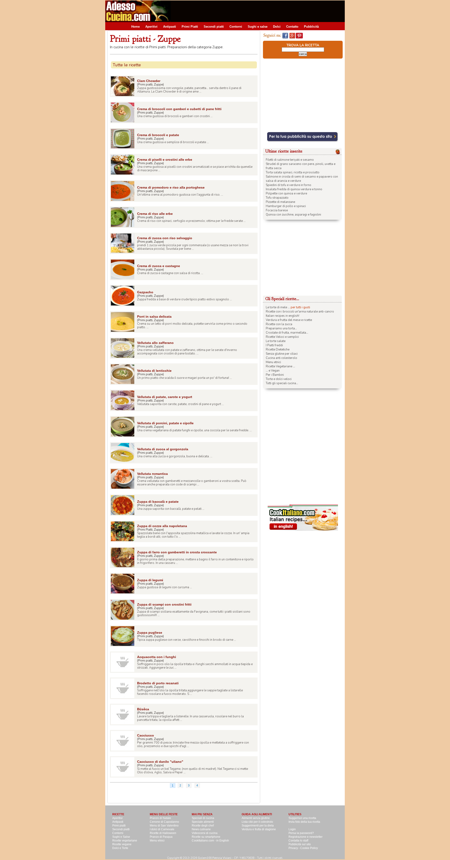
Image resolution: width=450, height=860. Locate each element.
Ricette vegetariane (124, 840)
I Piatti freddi (274, 345)
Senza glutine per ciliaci (282, 354)
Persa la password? (301, 833)
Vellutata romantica (152, 474)
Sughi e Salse (121, 836)
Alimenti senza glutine (256, 818)
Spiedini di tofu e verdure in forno (288, 185)
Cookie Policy (309, 848)
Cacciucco (145, 735)
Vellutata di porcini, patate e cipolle (165, 423)
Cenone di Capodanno (164, 821)
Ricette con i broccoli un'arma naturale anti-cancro (300, 311)
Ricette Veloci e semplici (282, 337)
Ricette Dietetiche (277, 349)
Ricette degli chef (203, 825)
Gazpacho (145, 292)
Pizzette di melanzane (280, 202)
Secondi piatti (214, 26)
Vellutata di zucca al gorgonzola (162, 449)
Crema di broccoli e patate (158, 135)
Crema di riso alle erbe (155, 214)
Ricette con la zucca (279, 324)
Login (292, 829)
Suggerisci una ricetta (302, 818)
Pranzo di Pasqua (161, 836)
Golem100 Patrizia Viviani (214, 858)
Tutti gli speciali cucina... (282, 383)
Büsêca (143, 709)
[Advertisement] (259, 11)
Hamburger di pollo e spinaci (286, 206)
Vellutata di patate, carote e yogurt (164, 397)
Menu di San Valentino (164, 825)
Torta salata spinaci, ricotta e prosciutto (292, 172)
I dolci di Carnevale (162, 829)
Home (135, 26)
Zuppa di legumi (150, 580)
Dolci (277, 26)
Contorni (235, 26)
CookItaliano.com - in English (210, 840)
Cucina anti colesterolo (281, 358)
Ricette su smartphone (206, 836)
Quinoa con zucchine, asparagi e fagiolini (293, 214)
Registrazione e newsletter (305, 836)
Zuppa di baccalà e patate (158, 501)
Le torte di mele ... (278, 307)
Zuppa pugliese (149, 632)
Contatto (292, 26)
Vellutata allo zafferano (155, 343)
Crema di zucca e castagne (158, 266)
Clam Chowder (148, 81)
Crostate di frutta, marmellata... (287, 333)
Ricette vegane (121, 844)
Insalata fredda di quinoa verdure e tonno (294, 189)
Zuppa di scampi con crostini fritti (164, 604)
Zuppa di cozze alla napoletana (162, 526)
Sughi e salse (257, 26)
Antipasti (169, 26)
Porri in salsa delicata (154, 316)
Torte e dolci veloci (279, 379)
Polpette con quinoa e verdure (286, 193)
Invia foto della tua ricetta (304, 821)
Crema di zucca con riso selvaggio (164, 238)
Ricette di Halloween (163, 833)
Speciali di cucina (203, 818)
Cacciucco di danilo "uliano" (160, 761)
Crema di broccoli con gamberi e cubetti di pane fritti (179, 109)
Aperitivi (151, 26)
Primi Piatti (190, 26)
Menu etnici (273, 362)
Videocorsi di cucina (205, 833)
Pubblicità (311, 26)
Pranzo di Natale (160, 818)
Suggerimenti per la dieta (258, 825)
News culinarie (201, 829)
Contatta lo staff (298, 840)
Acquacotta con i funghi (156, 657)
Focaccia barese (277, 210)
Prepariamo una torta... (281, 328)
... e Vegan (273, 371)
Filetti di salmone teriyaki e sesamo (290, 160)
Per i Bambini (275, 375)
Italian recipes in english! (282, 316)
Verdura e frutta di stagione (259, 829)
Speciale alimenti (203, 821)
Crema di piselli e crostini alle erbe (164, 159)
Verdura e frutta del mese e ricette (289, 320)
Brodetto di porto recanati (158, 683)
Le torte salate (275, 341)
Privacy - (294, 848)
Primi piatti (119, 825)
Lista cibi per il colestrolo (257, 821)
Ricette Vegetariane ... (280, 366)
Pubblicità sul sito (300, 844)
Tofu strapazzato (277, 198)
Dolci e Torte (120, 848)
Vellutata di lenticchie (154, 370)
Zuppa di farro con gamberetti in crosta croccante (177, 552)
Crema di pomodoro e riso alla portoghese (171, 187)
